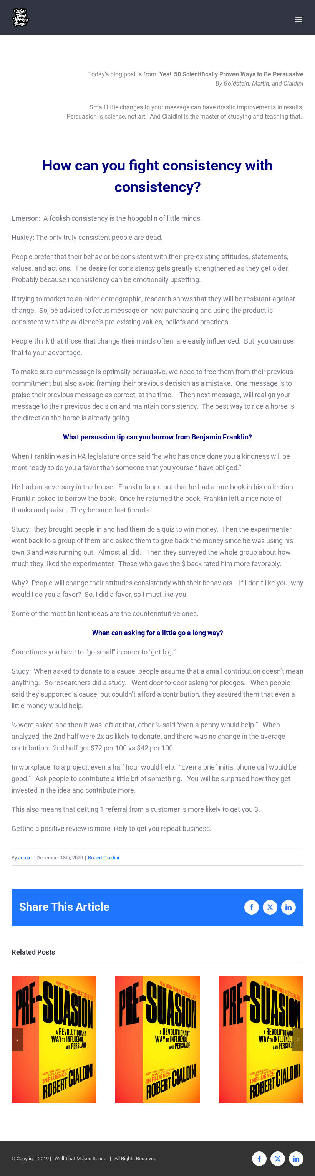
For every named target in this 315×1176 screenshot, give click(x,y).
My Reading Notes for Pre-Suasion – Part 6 (261, 1039)
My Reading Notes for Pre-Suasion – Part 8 (54, 1039)
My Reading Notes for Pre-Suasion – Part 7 (158, 1039)
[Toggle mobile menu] (299, 19)
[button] (17, 1039)
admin (25, 858)
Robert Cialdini (103, 858)
